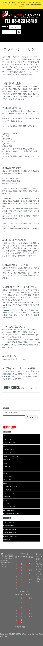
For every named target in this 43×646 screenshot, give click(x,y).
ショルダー (6, 459)
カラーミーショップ (26, 67)
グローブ (6, 469)
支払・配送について (39, 558)
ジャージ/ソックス (8, 493)
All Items (5, 436)
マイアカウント (8, 539)
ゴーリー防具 (7, 480)
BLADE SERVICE (8, 510)
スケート (6, 446)
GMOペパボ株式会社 (31, 62)
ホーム (38, 554)
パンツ (5, 473)
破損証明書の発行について (11, 513)
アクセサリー (7, 496)
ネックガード (7, 490)
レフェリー (6, 500)
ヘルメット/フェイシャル (10, 456)
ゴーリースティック (9, 442)
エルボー (6, 463)
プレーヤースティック (9, 439)
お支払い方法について (9, 533)
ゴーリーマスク (8, 476)
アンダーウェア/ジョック (10, 486)
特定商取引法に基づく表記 (39, 566)
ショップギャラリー (9, 522)
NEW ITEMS (9, 427)
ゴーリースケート (8, 449)
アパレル (6, 503)
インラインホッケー (9, 453)
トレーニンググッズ (9, 506)
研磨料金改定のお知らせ (10, 529)
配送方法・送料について (10, 536)
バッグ (5, 483)
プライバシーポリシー (39, 573)
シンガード (6, 466)
